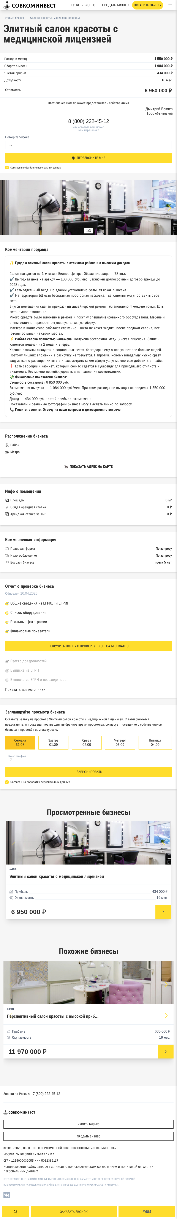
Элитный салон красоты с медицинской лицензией (56, 876)
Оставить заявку (147, 5)
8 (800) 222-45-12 (88, 121)
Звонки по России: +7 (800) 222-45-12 (31, 1094)
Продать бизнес (115, 5)
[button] (169, 208)
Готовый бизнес (13, 17)
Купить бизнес (83, 5)
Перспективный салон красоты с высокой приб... (53, 1016)
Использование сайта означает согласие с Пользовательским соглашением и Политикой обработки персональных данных (78, 1169)
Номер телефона (17, 137)
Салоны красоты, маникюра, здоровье (55, 17)
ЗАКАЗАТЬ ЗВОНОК (74, 1212)
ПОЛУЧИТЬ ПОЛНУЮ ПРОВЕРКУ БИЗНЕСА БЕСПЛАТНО (89, 646)
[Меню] (170, 5)
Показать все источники (25, 689)
